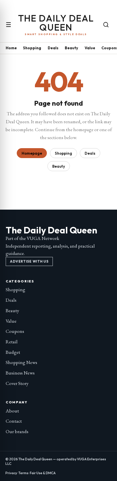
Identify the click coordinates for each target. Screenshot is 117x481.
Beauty (71, 48)
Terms (23, 473)
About (12, 411)
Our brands (17, 431)
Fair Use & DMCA (43, 473)
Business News (20, 373)
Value (90, 48)
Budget (13, 352)
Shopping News (21, 362)
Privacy (11, 473)
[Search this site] (106, 24)
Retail (12, 342)
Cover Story (17, 383)
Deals (53, 48)
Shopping (32, 48)
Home (11, 48)
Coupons (15, 331)
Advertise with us (29, 261)
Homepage (32, 153)
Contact (14, 421)
